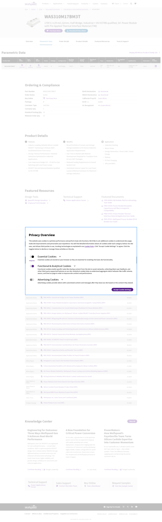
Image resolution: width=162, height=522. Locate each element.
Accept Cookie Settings (122, 289)
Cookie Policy (89, 246)
